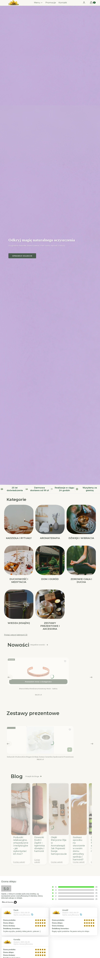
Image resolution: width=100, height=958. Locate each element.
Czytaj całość (19, 862)
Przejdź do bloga (32, 776)
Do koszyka (69, 749)
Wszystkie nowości (37, 645)
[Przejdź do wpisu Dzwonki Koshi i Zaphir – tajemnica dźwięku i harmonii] (39, 809)
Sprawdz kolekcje (22, 256)
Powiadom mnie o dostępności (38, 682)
